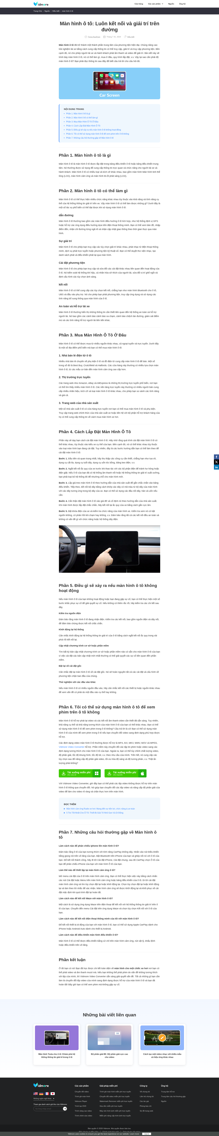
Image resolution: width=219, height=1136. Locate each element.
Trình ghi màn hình (82, 1096)
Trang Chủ (37, 11)
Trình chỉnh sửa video (83, 1116)
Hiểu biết (55, 11)
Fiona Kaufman (94, 37)
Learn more (134, 1134)
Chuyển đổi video (82, 1092)
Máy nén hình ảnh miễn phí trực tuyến (115, 1111)
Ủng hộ (182, 4)
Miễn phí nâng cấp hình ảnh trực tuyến (115, 1116)
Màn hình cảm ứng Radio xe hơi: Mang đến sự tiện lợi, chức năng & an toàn (100, 809)
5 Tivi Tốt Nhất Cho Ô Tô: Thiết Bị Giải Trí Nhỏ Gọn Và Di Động (94, 813)
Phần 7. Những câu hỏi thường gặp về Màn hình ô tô (90, 138)
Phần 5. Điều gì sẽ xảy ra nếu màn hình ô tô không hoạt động (93, 130)
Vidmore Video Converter (71, 747)
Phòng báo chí (145, 1106)
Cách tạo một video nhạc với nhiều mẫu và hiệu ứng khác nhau (162, 1055)
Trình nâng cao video (83, 1111)
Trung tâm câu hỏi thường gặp (173, 1096)
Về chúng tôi (145, 1092)
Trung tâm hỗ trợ (168, 1092)
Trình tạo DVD (80, 1106)
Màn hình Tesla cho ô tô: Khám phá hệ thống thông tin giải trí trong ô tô (56, 1055)
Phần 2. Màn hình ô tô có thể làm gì (82, 118)
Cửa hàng (139, 4)
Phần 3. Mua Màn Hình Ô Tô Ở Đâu (82, 122)
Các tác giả (144, 1101)
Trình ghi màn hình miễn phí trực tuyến (115, 1092)
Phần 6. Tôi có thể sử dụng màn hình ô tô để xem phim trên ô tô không (97, 134)
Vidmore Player (81, 1101)
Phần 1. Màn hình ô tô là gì (78, 114)
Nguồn (171, 4)
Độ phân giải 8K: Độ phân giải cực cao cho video (109, 1055)
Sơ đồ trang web (146, 1111)
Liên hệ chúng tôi (147, 1096)
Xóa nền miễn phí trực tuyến (111, 1106)
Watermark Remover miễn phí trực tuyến (116, 1101)
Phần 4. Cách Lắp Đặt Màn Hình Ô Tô (83, 126)
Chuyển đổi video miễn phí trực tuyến (115, 1096)
